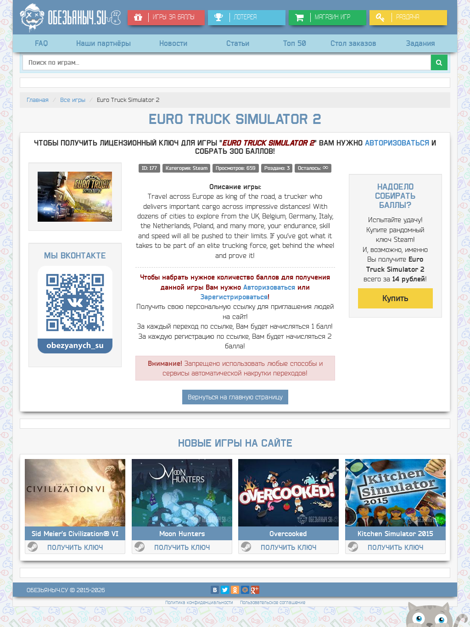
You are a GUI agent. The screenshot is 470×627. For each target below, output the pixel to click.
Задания (420, 43)
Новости (173, 43)
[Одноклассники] (235, 590)
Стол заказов (353, 43)
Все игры (72, 99)
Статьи (237, 43)
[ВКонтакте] (215, 590)
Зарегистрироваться (234, 297)
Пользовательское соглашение (272, 602)
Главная (38, 99)
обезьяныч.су (47, 590)
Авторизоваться (397, 143)
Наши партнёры (103, 43)
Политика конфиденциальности (199, 602)
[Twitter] (225, 590)
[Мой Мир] (245, 590)
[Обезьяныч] (70, 18)
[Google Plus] (255, 590)
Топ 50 (294, 43)
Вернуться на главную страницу (235, 397)
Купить (395, 298)
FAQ (41, 43)
